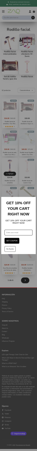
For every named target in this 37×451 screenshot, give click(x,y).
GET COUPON (11, 241)
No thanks (10, 249)
